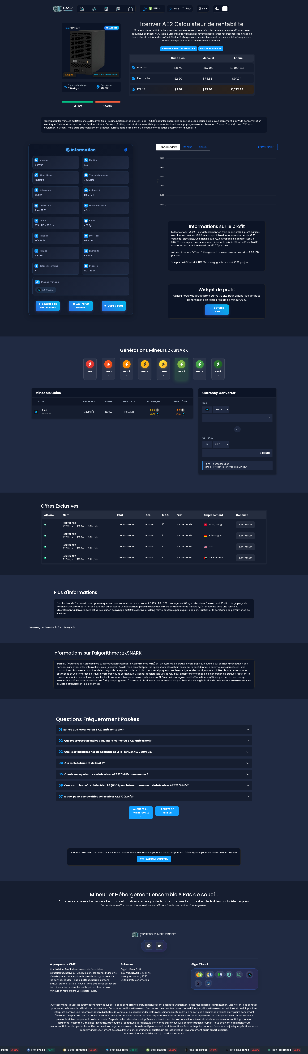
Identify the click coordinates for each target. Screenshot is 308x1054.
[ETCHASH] (220, 974)
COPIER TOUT (115, 305)
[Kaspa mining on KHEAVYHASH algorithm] (229, 974)
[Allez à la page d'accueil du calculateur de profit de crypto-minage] (81, 8)
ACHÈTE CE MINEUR (82, 306)
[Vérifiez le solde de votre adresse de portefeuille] (130, 8)
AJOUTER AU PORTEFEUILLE (48, 306)
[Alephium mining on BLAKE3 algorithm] (198, 983)
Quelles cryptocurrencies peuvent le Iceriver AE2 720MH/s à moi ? (105, 740)
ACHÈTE (113, 28)
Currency (207, 438)
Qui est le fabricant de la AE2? (82, 763)
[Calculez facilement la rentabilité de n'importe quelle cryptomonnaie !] (106, 8)
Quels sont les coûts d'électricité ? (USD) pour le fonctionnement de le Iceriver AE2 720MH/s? (124, 785)
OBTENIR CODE (219, 309)
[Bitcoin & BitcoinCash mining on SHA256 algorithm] (199, 974)
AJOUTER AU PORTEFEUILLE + (141, 813)
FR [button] (203, 8)
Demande (245, 524)
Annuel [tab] (203, 147)
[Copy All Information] (125, 150)
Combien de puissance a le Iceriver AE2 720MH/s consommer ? (103, 774)
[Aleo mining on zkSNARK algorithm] (249, 974)
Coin (205, 403)
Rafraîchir (267, 147)
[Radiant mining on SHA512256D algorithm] (208, 983)
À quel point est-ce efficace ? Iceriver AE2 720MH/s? (96, 796)
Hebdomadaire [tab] (168, 147)
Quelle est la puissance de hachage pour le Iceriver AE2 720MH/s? (105, 751)
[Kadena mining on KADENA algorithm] (239, 974)
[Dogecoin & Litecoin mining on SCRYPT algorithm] (209, 974)
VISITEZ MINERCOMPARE (154, 858)
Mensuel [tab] (188, 147)
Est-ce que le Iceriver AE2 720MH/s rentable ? (91, 729)
